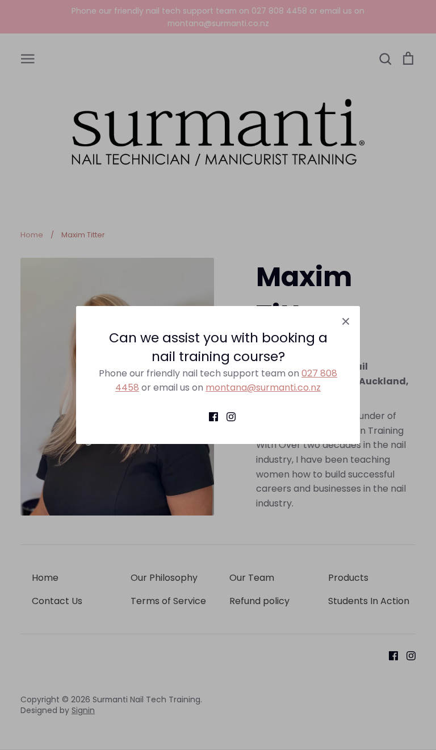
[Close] (345, 320)
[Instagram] (227, 416)
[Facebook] (209, 416)
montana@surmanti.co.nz (263, 387)
